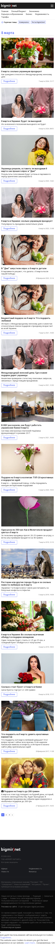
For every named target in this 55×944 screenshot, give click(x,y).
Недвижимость (42, 14)
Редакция (37, 896)
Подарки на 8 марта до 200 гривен (21, 791)
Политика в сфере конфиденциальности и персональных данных (24, 901)
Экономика (34, 11)
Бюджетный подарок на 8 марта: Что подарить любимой (25, 319)
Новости (5, 871)
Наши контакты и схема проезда (15, 896)
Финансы (32, 871)
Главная (4, 11)
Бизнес (29, 14)
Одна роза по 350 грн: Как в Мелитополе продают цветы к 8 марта (27, 531)
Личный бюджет (18, 11)
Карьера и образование (12, 14)
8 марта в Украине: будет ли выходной (21, 121)
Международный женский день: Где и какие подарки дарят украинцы (24, 374)
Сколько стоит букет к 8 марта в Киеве (21, 686)
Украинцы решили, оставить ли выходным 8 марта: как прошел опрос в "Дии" (24, 170)
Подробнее (9, 81)
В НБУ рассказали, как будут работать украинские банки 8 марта (21, 426)
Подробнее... (6, 937)
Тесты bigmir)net (38, 22)
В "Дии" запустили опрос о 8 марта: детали (23, 268)
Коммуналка (24, 22)
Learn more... (30, 942)
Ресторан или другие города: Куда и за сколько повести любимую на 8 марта (26, 583)
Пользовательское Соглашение (15, 900)
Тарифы (5, 17)
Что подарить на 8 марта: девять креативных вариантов (25, 735)
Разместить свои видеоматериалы (25, 898)
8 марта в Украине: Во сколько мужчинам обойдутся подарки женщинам (22, 636)
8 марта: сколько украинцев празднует (21, 71)
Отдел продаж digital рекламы (31, 906)
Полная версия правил (11, 927)
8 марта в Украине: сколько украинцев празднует (27, 220)
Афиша (4, 868)
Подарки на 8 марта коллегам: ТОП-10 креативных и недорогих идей (27, 478)
